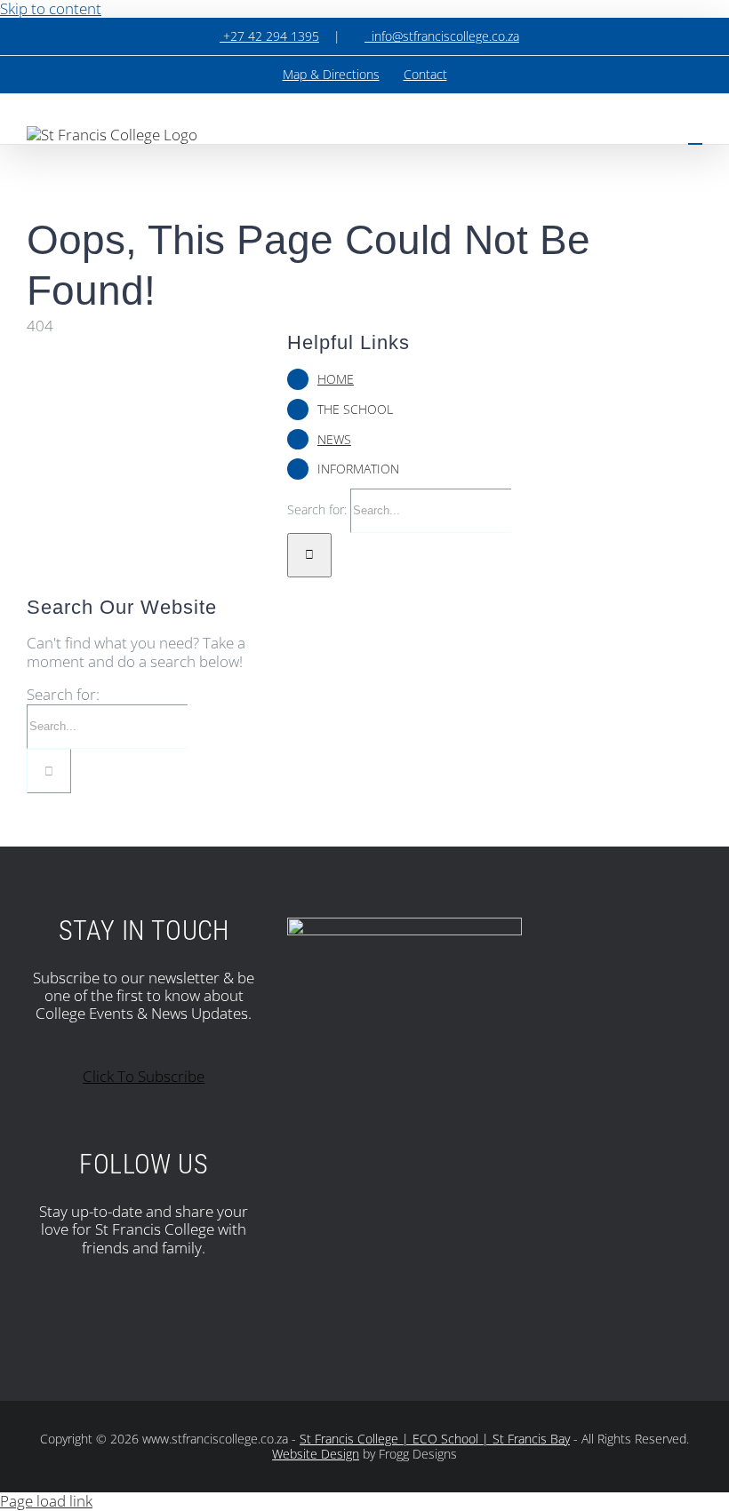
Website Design (315, 1453)
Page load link (46, 1501)
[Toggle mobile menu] (695, 135)
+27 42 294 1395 (269, 36)
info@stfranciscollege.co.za (441, 36)
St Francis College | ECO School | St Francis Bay (435, 1438)
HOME (335, 378)
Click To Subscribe (143, 1076)
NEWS (334, 439)
